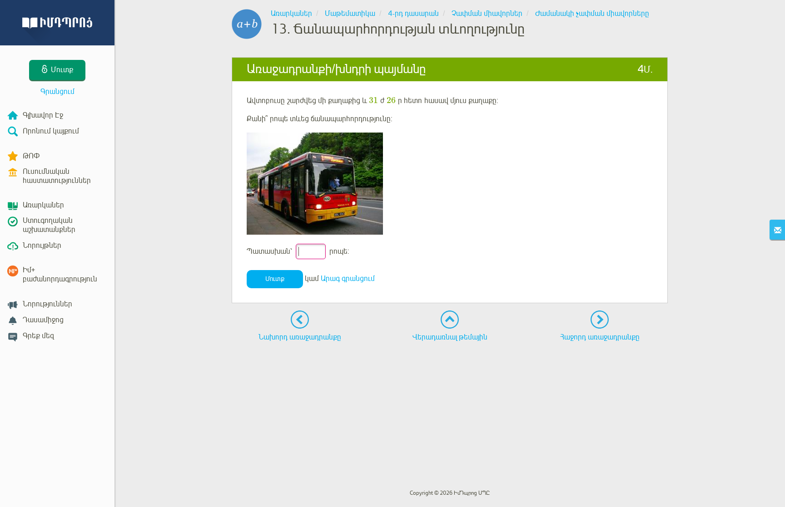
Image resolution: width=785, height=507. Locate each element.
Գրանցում (57, 91)
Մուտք (274, 279)
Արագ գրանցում (348, 278)
